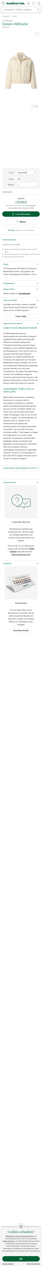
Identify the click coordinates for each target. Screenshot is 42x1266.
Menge (10, 184)
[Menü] (3, 3)
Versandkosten (31, 205)
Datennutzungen (8, 1241)
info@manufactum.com (21, 554)
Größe (11, 179)
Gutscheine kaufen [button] (21, 630)
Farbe (11, 172)
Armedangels (24, 293)
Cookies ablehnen (8, 1264)
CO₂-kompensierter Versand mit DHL (21, 208)
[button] (37, 33)
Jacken (14, 16)
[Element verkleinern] (32, 106)
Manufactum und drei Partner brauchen (19, 1236)
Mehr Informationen (33, 1264)
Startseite (5, 16)
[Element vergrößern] (36, 106)
